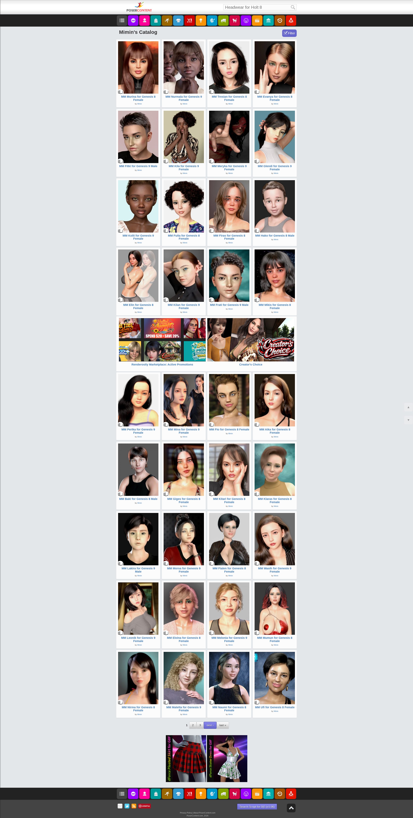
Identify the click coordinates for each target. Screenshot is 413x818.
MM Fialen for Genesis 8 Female (229, 570)
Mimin (139, 104)
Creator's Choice (250, 364)
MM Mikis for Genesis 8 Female (275, 306)
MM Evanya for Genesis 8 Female (274, 98)
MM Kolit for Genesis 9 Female (138, 237)
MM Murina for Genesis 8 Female (138, 98)
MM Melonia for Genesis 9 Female (229, 639)
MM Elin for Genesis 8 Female (138, 306)
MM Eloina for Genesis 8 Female (184, 639)
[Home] (139, 7)
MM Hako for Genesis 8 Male (274, 235)
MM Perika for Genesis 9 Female (138, 431)
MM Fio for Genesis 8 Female (229, 429)
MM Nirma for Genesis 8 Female (138, 709)
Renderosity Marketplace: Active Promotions (162, 364)
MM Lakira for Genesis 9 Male (138, 570)
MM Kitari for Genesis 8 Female (229, 500)
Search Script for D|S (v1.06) (257, 806)
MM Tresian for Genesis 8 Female (229, 98)
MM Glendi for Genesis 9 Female (275, 168)
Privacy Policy (186, 813)
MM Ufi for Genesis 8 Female (275, 707)
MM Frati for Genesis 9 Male (229, 305)
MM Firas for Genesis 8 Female (229, 237)
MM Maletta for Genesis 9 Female (183, 709)
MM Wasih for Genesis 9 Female (274, 570)
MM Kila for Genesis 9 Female (184, 168)
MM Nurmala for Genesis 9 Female (184, 98)
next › (210, 725)
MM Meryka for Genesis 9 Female (229, 168)
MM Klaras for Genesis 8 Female (275, 500)
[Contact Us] (120, 806)
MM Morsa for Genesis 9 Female (184, 570)
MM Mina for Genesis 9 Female (184, 431)
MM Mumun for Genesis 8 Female (274, 639)
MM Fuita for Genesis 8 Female (184, 237)
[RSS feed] (134, 806)
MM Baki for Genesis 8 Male (138, 499)
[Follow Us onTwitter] (127, 806)
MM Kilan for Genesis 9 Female (184, 306)
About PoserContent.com (204, 813)
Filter (291, 33)
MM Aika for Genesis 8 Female (274, 431)
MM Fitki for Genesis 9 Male (138, 166)
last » (222, 725)
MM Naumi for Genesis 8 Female (229, 709)
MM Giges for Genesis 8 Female (183, 500)
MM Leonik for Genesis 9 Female (138, 639)
